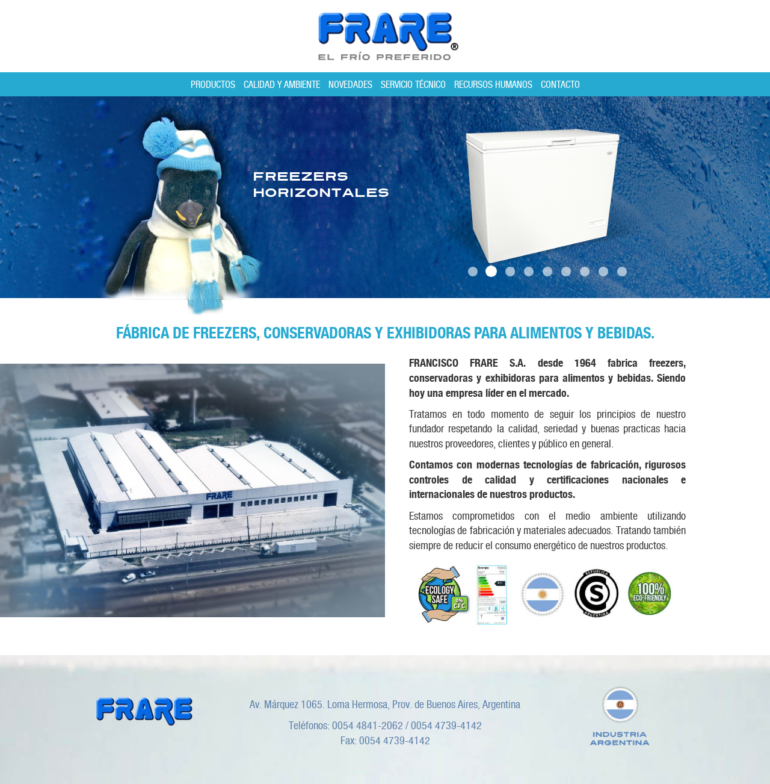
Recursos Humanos (493, 84)
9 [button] (621, 271)
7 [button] (584, 271)
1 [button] (472, 271)
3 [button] (509, 271)
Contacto (560, 84)
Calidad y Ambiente (282, 84)
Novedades (350, 84)
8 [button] (603, 271)
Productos (213, 84)
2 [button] (491, 271)
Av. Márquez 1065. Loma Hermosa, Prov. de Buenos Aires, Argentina (385, 704)
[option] (385, 197)
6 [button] (565, 271)
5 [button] (547, 271)
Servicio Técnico (413, 84)
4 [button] (528, 271)
